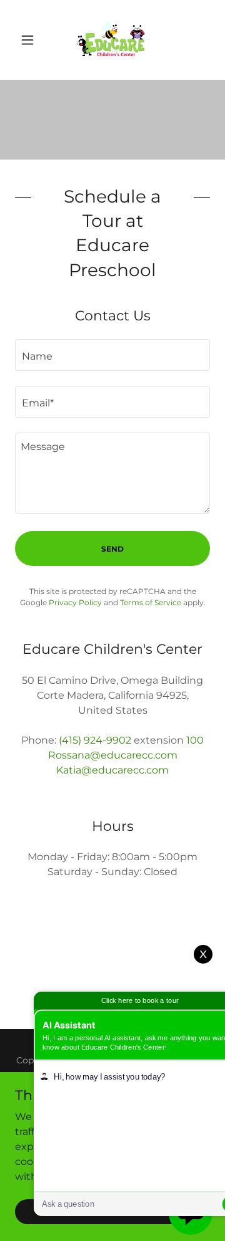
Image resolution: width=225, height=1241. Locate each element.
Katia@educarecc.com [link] (112, 770)
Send (112, 548)
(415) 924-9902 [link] (95, 740)
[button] (29, 39)
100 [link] (195, 740)
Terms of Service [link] (150, 602)
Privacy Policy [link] (75, 602)
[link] (113, 40)
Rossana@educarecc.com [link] (113, 755)
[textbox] (112, 355)
